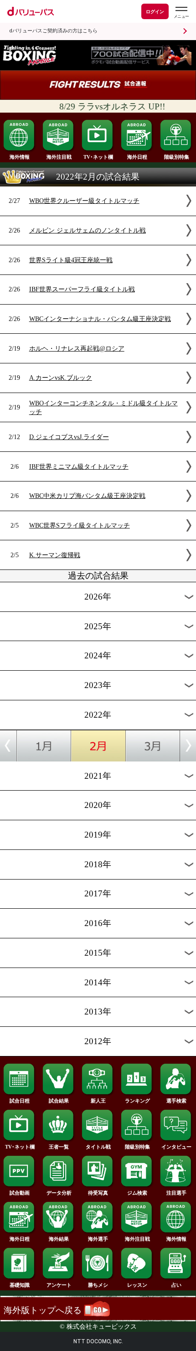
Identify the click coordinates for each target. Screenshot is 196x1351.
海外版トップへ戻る (44, 1310)
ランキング (137, 1100)
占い (176, 1285)
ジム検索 (137, 1193)
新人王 (98, 1100)
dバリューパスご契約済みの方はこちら (53, 31)
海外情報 (20, 157)
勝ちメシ (98, 1285)
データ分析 (59, 1193)
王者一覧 (59, 1146)
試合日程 (20, 1100)
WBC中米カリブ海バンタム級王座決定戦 (87, 495)
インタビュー (176, 1146)
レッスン (137, 1285)
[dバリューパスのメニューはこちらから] (181, 12)
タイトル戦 (98, 1146)
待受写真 (98, 1193)
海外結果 (59, 1239)
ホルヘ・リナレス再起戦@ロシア (76, 348)
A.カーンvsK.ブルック (60, 377)
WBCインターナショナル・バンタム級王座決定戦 (100, 318)
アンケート (59, 1285)
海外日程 (137, 157)
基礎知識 (20, 1285)
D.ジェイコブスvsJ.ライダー (69, 436)
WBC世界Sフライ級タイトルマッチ (79, 525)
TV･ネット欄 (98, 157)
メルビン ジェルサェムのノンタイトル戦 (87, 230)
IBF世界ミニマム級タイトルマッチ (79, 466)
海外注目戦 (59, 157)
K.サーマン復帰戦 (54, 555)
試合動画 (20, 1193)
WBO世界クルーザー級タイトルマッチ (84, 200)
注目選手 (176, 1193)
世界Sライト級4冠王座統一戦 (71, 260)
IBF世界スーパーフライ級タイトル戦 (82, 289)
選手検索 (176, 1100)
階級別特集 (176, 157)
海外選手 (98, 1239)
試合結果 (59, 1100)
